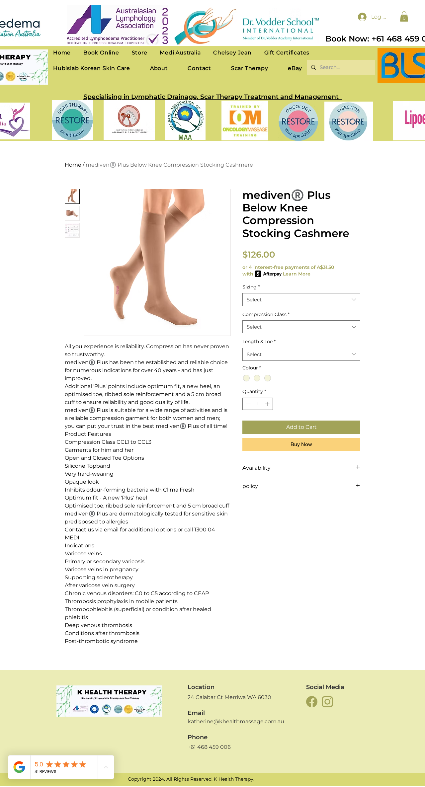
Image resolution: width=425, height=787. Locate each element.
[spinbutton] (258, 404)
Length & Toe (259, 342)
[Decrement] (247, 404)
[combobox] (301, 299)
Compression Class (266, 314)
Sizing (251, 287)
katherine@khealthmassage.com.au (236, 721)
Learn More (296, 274)
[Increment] (268, 404)
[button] (404, 16)
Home (73, 165)
